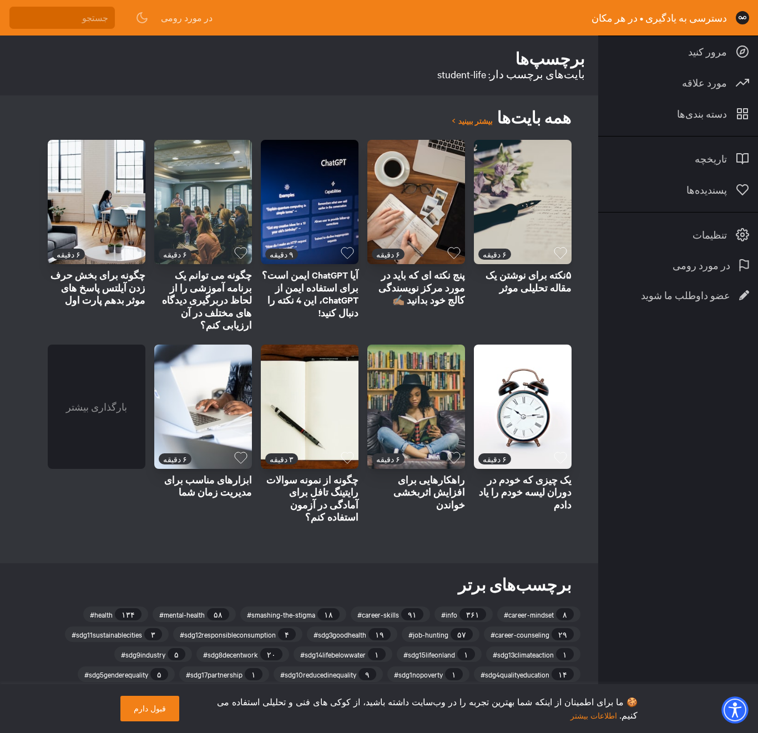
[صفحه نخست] (742, 17)
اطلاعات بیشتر (593, 715)
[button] (734, 709)
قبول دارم (150, 708)
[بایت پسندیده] (560, 253)
